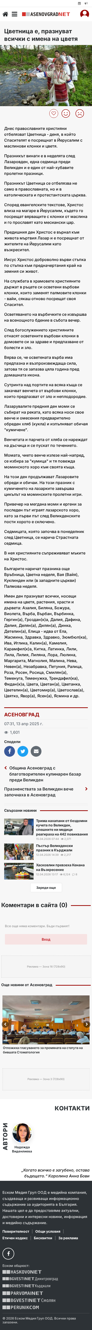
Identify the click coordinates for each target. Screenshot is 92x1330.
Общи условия (47, 1231)
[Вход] (85, 14)
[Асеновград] (46, 14)
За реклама (68, 1238)
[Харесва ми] (67, 113)
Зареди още (46, 888)
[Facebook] (8, 1254)
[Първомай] (22, 1293)
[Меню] (14, 14)
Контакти (72, 1108)
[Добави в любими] (54, 113)
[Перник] (20, 1307)
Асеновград (21, 715)
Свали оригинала (17, 50)
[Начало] (5, 14)
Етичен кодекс (15, 1238)
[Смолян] (28, 1300)
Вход (46, 939)
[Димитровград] (30, 1279)
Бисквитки (43, 1238)
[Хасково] (21, 1272)
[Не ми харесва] (81, 113)
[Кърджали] (26, 1286)
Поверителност (15, 1231)
